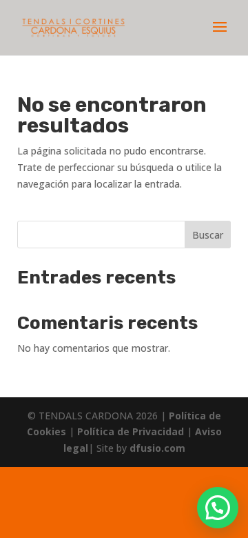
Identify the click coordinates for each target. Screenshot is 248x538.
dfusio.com (157, 448)
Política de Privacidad (132, 431)
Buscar (207, 234)
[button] (217, 507)
